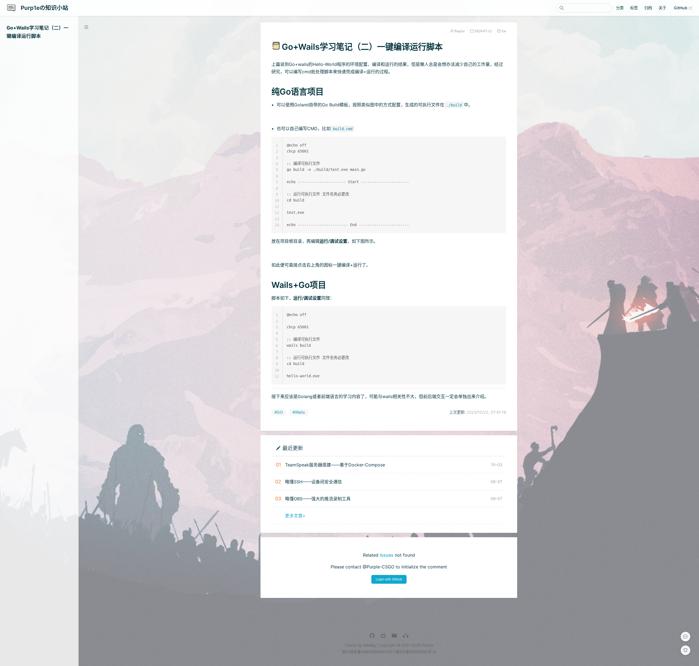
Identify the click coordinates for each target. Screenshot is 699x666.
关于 (662, 7)
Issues (386, 555)
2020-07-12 (483, 31)
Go (504, 31)
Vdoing (369, 645)
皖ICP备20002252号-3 (416, 652)
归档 (648, 7)
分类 (620, 7)
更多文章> (295, 515)
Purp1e (459, 31)
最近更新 (292, 448)
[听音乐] (405, 636)
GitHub (683, 7)
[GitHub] (372, 636)
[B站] (383, 636)
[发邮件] (394, 636)
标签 (634, 7)
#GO (278, 412)
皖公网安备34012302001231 (367, 652)
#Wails (298, 412)
